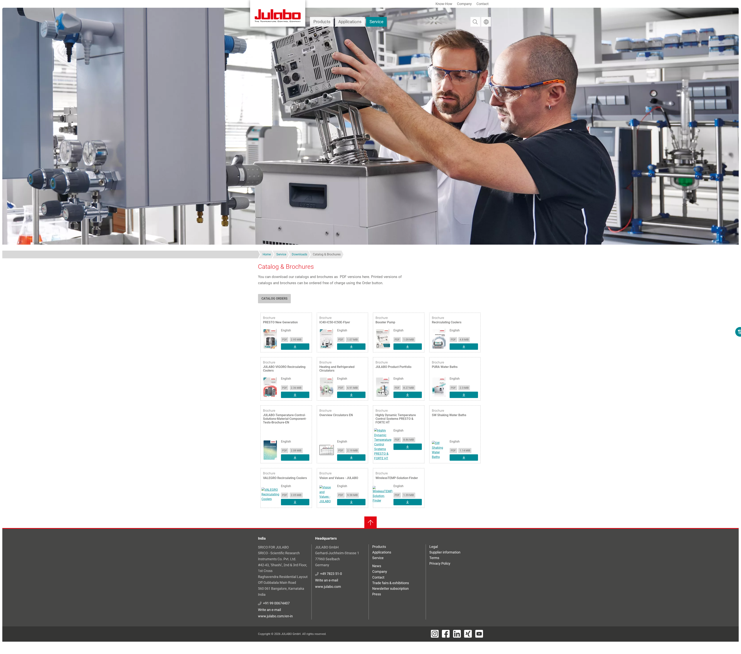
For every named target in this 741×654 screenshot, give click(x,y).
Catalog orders (274, 298)
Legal (433, 547)
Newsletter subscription (390, 588)
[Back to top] (370, 522)
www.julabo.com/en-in (275, 616)
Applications (349, 21)
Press (376, 594)
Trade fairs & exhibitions (390, 583)
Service (376, 21)
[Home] (277, 13)
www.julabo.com (328, 587)
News (376, 566)
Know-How (444, 4)
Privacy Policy (439, 563)
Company (464, 4)
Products (321, 21)
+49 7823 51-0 (331, 574)
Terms (434, 558)
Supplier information (444, 552)
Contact (482, 4)
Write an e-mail (269, 610)
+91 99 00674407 (276, 603)
